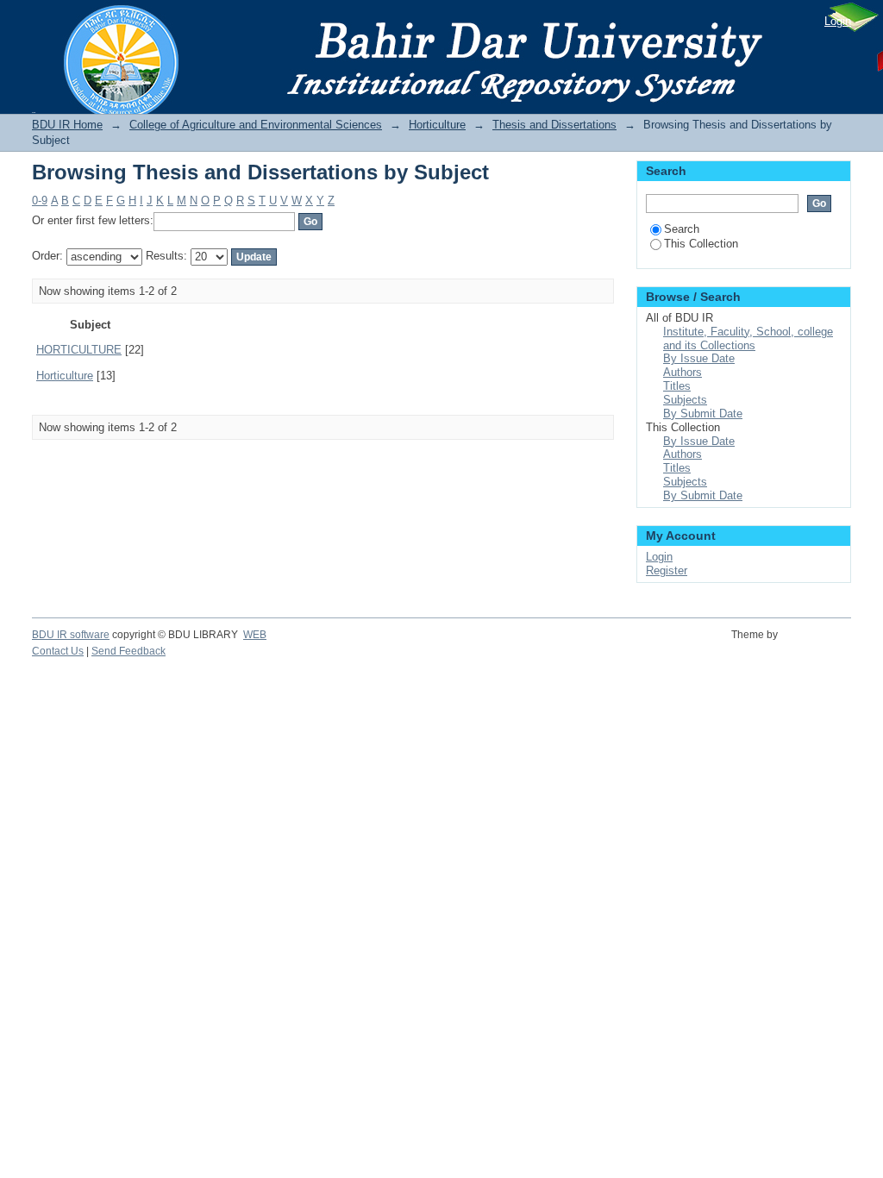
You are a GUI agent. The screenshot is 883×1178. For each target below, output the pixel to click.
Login (837, 21)
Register (666, 570)
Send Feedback (128, 651)
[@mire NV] (817, 644)
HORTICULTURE (79, 349)
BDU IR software (71, 635)
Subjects (685, 399)
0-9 (39, 200)
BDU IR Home (67, 124)
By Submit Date (702, 413)
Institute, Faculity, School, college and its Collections (748, 338)
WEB (254, 635)
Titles (677, 385)
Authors (682, 372)
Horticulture (437, 124)
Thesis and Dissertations (554, 124)
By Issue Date (699, 358)
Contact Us (58, 651)
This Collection (701, 243)
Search (681, 228)
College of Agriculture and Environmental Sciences (255, 124)
